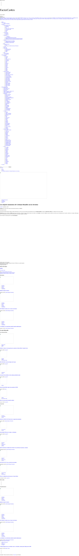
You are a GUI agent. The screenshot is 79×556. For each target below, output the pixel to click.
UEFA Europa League (7, 92)
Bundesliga (5, 93)
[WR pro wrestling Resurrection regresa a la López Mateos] (3, 471)
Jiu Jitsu (5, 46)
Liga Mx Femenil (6, 71)
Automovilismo (6, 32)
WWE (6, 51)
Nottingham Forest (8, 142)
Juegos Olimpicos (6, 53)
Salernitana (7, 161)
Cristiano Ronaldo (4, 271)
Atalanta (6, 148)
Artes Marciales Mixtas (7, 25)
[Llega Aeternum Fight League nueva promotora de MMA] (3, 383)
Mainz (6, 104)
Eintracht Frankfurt (8, 99)
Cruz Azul (6, 59)
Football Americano (6, 44)
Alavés (6, 111)
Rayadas (6, 82)
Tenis (4, 52)
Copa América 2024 (6, 88)
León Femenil (7, 78)
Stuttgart (6, 107)
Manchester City (7, 139)
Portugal (3, 544)
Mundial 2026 (6, 87)
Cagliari (6, 151)
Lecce (6, 158)
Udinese (6, 163)
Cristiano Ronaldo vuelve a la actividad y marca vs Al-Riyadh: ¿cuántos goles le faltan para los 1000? (59, 18)
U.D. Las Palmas (7, 126)
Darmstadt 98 (7, 98)
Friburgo (6, 100)
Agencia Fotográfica (7, 23)
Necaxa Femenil (7, 75)
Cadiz (6, 116)
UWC (6, 31)
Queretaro (6, 67)
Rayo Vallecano (7, 123)
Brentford (6, 132)
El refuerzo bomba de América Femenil (7, 273)
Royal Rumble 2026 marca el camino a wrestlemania (8, 432)
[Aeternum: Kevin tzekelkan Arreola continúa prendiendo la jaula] (3, 370)
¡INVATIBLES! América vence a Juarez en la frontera (8, 308)
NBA (10, 37)
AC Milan (6, 147)
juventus (8, 271)
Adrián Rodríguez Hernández (9, 292)
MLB (9, 42)
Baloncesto (5, 35)
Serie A (5, 146)
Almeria (6, 112)
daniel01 (1, 206)
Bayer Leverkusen (8, 94)
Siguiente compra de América (4, 290)
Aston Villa (7, 131)
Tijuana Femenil (7, 83)
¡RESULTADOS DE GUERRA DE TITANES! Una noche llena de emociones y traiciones (14, 447)
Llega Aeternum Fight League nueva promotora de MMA (9, 387)
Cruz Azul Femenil (8, 76)
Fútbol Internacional (5, 542)
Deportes (3, 24)
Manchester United (8, 140)
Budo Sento (3, 344)
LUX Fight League (8, 29)
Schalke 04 (7, 106)
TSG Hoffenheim (8, 108)
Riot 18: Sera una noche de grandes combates (7, 400)
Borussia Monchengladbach (9, 97)
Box (4, 43)
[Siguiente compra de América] (7, 495)
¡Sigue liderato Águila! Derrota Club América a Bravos (25, 19)
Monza (6, 159)
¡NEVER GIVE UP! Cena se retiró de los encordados (8, 462)
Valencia (6, 127)
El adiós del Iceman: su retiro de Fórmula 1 (7, 272)
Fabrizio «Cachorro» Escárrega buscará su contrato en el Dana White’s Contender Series (14, 348)
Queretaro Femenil (8, 81)
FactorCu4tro (7, 9)
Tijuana (6, 69)
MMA (3, 345)
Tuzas (6, 86)
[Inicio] (0, 20)
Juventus (3, 200)
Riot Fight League (4, 360)
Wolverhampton (7, 145)
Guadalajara (7, 60)
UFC (2, 346)
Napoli (6, 160)
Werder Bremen (7, 110)
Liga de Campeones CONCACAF (9, 91)
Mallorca (6, 121)
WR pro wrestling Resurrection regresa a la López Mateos (9, 476)
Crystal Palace (7, 135)
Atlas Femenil (7, 73)
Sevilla (6, 125)
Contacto (3, 164)
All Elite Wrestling (8, 49)
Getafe (6, 119)
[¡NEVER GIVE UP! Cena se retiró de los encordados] (3, 456)
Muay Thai (5, 47)
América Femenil (7, 72)
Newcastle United (8, 141)
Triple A (6, 50)
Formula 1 (6, 33)
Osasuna (6, 122)
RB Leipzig (7, 105)
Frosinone (6, 153)
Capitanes (8, 36)
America (6, 56)
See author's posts (2, 270)
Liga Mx (5, 55)
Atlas (6, 58)
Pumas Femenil (7, 80)
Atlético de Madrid (8, 114)
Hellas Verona (7, 155)
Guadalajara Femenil (8, 77)
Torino (6, 162)
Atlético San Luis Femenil (9, 74)
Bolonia (6, 150)
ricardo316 (6, 363)
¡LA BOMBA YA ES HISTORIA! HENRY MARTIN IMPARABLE (10, 326)
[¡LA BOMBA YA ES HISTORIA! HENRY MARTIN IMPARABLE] (7, 531)
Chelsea (6, 134)
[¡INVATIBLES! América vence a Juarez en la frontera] (7, 301)
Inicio (2, 287)
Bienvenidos (3, 22)
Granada (6, 120)
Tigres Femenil (7, 84)
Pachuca (6, 64)
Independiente (4, 472)
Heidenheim (7, 103)
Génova (6, 154)
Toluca (6, 70)
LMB (10, 41)
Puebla (6, 65)
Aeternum (3, 372)
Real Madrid (7, 124)
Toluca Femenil (7, 85)
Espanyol (6, 118)
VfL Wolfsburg (7, 109)
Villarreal (6, 128)
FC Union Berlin (7, 102)
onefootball (3, 201)
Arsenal (6, 130)
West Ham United (8, 144)
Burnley (6, 133)
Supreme (6, 30)
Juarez (6, 61)
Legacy (9, 28)
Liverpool (6, 138)
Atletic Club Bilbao (8, 113)
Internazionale (7, 156)
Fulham (6, 137)
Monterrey (7, 63)
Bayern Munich (7, 95)
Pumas (6, 66)
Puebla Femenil (7, 79)
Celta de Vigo (7, 117)
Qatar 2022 (5, 90)
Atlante (6, 57)
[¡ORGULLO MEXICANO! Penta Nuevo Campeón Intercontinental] (7, 414)
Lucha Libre (5, 48)
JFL (6, 27)
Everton (6, 136)
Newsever (14, 554)
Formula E (7, 34)
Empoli (6, 152)
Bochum (6, 96)
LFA (11, 45)
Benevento (7, 149)
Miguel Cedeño (7, 548)
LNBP (13, 39)
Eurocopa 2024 (6, 89)
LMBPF (13, 38)
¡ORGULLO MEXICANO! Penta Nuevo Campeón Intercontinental (10, 419)
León (6, 62)
